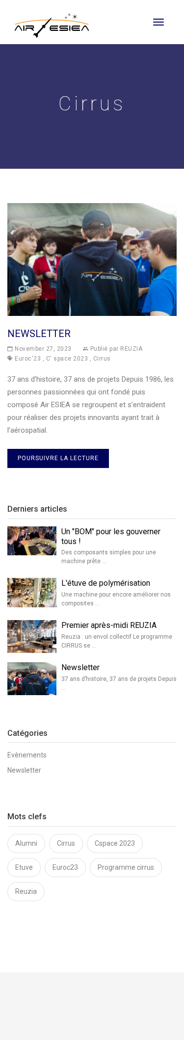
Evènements (27, 755)
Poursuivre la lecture (58, 458)
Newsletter (39, 333)
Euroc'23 (28, 358)
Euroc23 (65, 867)
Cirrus (102, 358)
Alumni (26, 843)
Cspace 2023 (115, 843)
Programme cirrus (126, 867)
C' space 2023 (67, 358)
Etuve (24, 867)
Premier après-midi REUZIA (109, 625)
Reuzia (26, 891)
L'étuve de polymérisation (105, 583)
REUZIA (131, 348)
